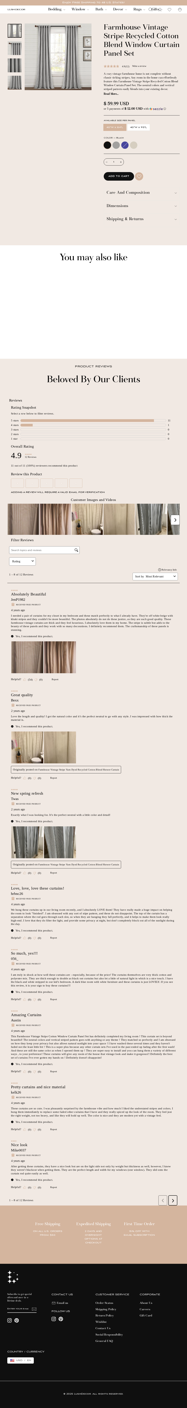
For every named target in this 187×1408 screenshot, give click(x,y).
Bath (100, 9)
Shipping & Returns (125, 219)
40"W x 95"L (138, 127)
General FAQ (104, 1341)
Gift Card (146, 1315)
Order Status (104, 1303)
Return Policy (105, 1315)
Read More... (111, 94)
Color (114, 138)
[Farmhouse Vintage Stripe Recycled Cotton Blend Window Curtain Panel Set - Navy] (19, 343)
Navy (125, 145)
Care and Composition (128, 193)
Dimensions (117, 206)
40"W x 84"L (114, 127)
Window (79, 9)
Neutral (133, 145)
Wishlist (101, 1322)
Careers (145, 1309)
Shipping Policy (106, 1309)
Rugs (137, 9)
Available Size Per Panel (119, 120)
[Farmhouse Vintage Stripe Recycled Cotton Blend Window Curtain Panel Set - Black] (9, 343)
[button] (142, 109)
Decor (118, 9)
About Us (146, 1303)
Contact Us (103, 1328)
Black (107, 145)
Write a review (139, 66)
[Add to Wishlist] (139, 176)
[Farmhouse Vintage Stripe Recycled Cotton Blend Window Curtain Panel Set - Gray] (14, 343)
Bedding (55, 9)
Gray (116, 145)
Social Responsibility (109, 1334)
